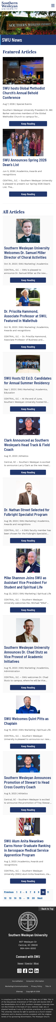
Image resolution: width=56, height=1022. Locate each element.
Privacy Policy (36, 986)
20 (33, 898)
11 (48, 892)
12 (5, 898)
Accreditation (17, 981)
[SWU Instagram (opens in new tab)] (19, 971)
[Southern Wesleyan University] (28, 921)
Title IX (48, 986)
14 (15, 898)
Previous (9, 892)
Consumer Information (35, 981)
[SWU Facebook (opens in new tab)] (25, 971)
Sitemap (19, 991)
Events (28, 963)
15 (20, 898)
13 (10, 898)
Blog (36, 963)
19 (28, 898)
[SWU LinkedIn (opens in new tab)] (36, 971)
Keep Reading (28, 123)
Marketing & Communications (16, 986)
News (20, 963)
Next (39, 898)
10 (43, 892)
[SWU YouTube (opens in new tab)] (31, 971)
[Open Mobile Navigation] (52, 5)
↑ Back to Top (46, 908)
